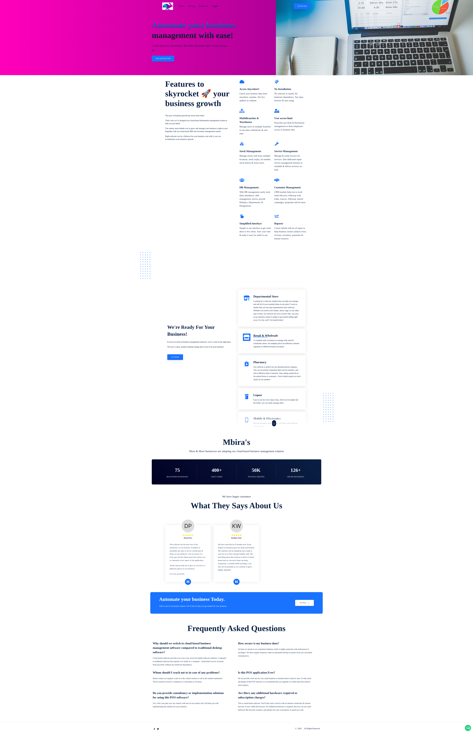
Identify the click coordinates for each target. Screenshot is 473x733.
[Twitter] (158, 729)
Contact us (203, 6)
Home (181, 6)
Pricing (191, 6)
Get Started (175, 357)
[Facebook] (154, 729)
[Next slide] (274, 423)
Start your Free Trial (163, 58)
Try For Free (302, 6)
